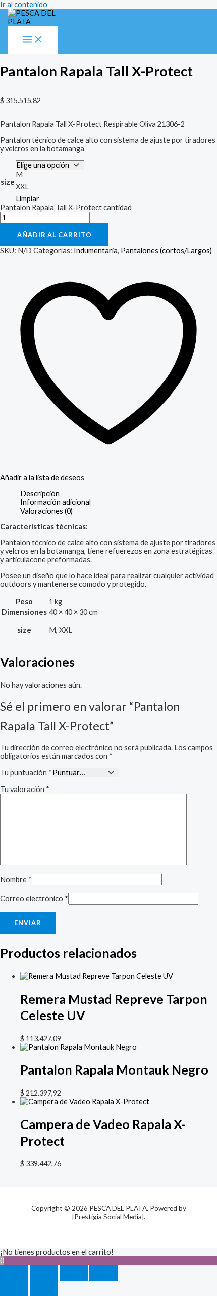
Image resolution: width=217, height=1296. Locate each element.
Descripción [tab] (40, 493)
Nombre (16, 879)
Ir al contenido (23, 4)
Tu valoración (24, 789)
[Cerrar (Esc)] (103, 1273)
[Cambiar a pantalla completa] (44, 1273)
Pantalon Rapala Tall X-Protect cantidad (66, 207)
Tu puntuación (26, 772)
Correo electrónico (34, 898)
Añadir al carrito (54, 235)
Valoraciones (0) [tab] (46, 510)
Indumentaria (96, 250)
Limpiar (27, 198)
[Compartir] (74, 1273)
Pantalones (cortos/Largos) (166, 250)
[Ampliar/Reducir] (14, 1273)
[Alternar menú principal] (33, 40)
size (8, 182)
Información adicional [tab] (55, 502)
